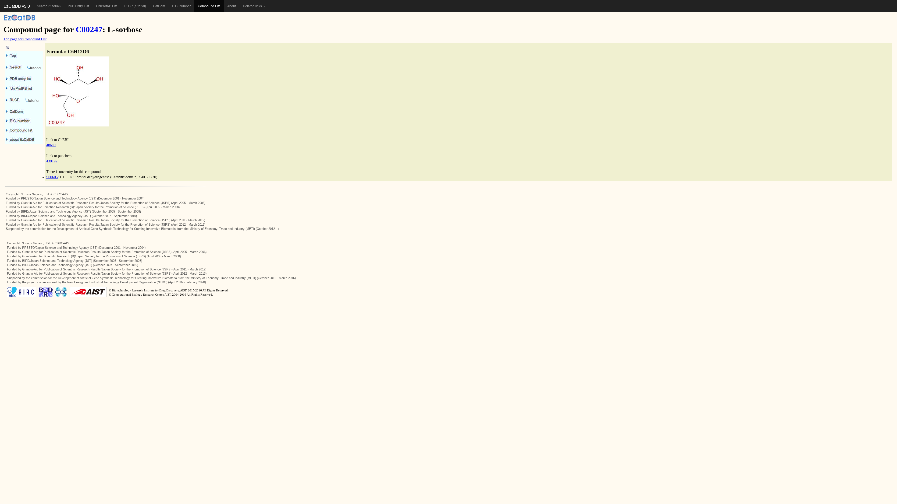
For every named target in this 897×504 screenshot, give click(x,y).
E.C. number (181, 6)
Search (42, 6)
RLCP (129, 6)
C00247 (89, 29)
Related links (253, 6)
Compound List (209, 6)
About (231, 6)
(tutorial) (54, 6)
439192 (51, 161)
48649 (51, 145)
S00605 (52, 177)
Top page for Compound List (25, 39)
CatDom (159, 6)
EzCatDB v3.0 (17, 6)
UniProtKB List (106, 6)
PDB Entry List (78, 6)
